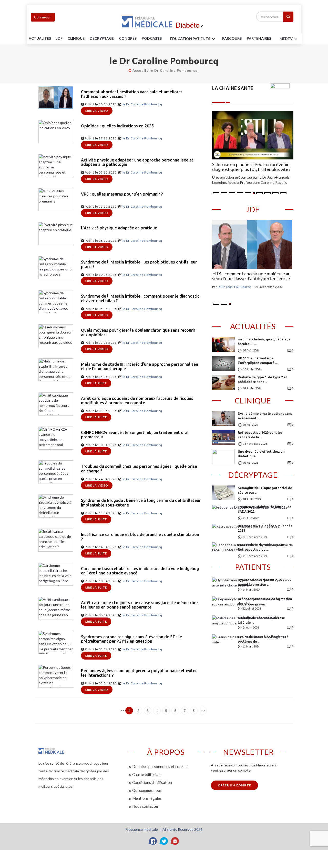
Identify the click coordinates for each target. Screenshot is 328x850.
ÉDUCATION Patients (190, 38)
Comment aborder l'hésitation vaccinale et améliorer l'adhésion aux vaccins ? (131, 94)
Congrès (128, 38)
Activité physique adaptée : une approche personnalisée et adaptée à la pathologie (137, 162)
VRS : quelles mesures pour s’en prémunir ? (122, 194)
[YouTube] (175, 841)
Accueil (139, 70)
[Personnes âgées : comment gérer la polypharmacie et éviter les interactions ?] (55, 676)
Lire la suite (96, 383)
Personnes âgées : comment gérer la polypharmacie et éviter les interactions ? (139, 673)
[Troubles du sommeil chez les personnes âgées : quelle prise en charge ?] (55, 471)
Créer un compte (234, 785)
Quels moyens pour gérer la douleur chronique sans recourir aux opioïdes (138, 332)
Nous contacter (145, 806)
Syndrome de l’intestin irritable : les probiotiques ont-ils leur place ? (139, 264)
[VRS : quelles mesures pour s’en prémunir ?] (55, 199)
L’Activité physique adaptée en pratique (119, 228)
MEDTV (286, 38)
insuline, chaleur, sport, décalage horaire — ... (264, 341)
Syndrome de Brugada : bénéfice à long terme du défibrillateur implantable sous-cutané (141, 502)
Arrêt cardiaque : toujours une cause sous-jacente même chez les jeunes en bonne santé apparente (140, 605)
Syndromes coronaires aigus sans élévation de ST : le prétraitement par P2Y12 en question (131, 639)
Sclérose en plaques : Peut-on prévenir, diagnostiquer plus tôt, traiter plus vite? (251, 167)
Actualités (40, 38)
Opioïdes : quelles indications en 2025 (117, 126)
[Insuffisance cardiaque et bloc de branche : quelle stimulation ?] (55, 540)
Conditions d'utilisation (152, 782)
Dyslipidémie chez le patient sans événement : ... (265, 416)
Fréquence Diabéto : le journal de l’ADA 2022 (264, 509)
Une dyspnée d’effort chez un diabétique (261, 454)
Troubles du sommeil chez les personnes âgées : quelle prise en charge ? (139, 468)
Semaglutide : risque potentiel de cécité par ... (265, 490)
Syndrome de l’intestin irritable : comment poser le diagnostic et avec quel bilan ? (140, 298)
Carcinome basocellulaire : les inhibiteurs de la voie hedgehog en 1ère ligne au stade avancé (140, 570)
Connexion (43, 17)
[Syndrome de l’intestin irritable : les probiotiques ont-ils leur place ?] (55, 267)
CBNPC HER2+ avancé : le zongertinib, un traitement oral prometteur (135, 434)
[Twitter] (164, 841)
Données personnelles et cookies (160, 766)
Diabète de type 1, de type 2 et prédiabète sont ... (262, 379)
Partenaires (259, 38)
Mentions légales (147, 798)
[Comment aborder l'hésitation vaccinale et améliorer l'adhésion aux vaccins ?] (55, 97)
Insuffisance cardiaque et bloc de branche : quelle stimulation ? (140, 536)
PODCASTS (152, 38)
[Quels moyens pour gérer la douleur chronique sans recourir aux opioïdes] (55, 335)
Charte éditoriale (146, 774)
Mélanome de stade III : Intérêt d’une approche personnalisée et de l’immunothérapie (139, 366)
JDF (59, 38)
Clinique (76, 38)
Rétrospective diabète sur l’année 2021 (265, 528)
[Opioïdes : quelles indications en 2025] (55, 131)
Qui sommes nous (147, 790)
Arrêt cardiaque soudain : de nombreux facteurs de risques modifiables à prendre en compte (137, 400)
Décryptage (102, 38)
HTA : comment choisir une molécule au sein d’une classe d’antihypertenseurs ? (251, 276)
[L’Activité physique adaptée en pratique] (55, 233)
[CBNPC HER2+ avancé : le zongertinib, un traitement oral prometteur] (55, 438)
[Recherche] (288, 17)
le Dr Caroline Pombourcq (174, 70)
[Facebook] (153, 841)
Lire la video (96, 110)
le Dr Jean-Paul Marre (234, 287)
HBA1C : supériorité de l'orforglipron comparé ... (258, 360)
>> (203, 710)
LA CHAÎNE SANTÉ (232, 88)
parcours (232, 38)
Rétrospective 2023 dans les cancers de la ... (260, 435)
